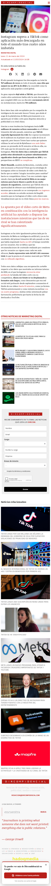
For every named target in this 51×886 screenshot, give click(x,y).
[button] (10, 74)
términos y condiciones (22, 471)
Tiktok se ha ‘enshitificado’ (13, 634)
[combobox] (20, 812)
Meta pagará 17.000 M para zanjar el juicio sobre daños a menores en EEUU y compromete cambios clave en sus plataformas (32, 353)
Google (39, 849)
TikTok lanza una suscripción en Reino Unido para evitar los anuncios (24, 603)
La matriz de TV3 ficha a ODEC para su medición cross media (30, 337)
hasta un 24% (26, 241)
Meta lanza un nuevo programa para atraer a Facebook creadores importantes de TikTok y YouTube (23, 667)
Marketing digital (8, 52)
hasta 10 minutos (26, 286)
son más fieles (38, 143)
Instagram (5, 69)
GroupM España (7, 853)
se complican (26, 160)
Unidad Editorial (22, 851)
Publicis (10, 851)
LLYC (3, 851)
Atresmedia (15, 849)
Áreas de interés (11, 461)
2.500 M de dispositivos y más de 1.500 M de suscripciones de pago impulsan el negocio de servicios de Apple (31, 380)
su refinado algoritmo (14, 258)
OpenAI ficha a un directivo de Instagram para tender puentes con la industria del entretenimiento (23, 703)
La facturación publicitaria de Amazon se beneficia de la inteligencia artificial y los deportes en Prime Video (32, 366)
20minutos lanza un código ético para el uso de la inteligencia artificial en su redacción (32, 324)
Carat (33, 853)
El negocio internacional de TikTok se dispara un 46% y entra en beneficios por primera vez (24, 570)
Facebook (5, 849)
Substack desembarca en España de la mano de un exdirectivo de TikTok (25, 737)
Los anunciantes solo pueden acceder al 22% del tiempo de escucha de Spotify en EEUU (32, 394)
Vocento (19, 853)
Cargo (6, 439)
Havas (26, 853)
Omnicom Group (35, 851)
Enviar (25, 489)
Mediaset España (28, 849)
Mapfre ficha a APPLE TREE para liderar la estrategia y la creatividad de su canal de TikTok (24, 769)
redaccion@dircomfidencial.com (26, 795)
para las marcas (41, 198)
